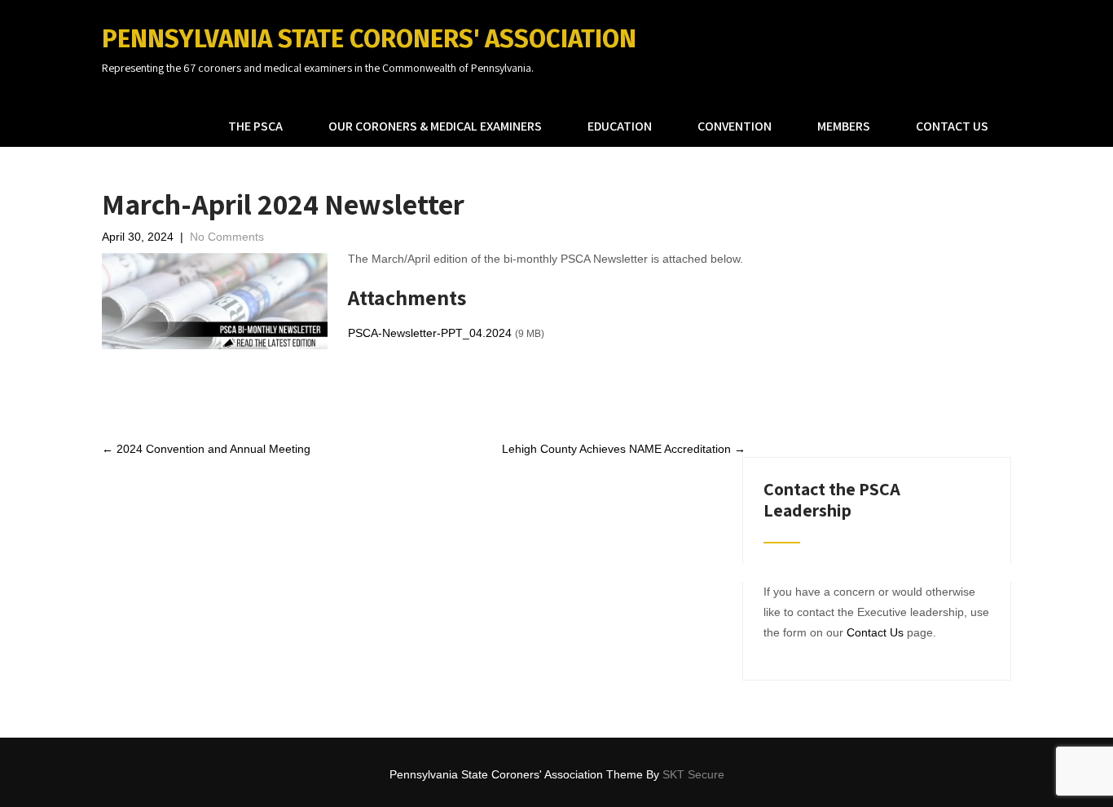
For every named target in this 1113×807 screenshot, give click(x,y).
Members (843, 126)
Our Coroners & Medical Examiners (435, 126)
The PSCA (255, 126)
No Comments (227, 236)
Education (619, 126)
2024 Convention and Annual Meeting (206, 448)
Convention (734, 126)
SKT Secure (693, 774)
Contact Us (952, 126)
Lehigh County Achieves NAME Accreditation (624, 448)
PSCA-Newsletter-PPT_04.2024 (430, 332)
